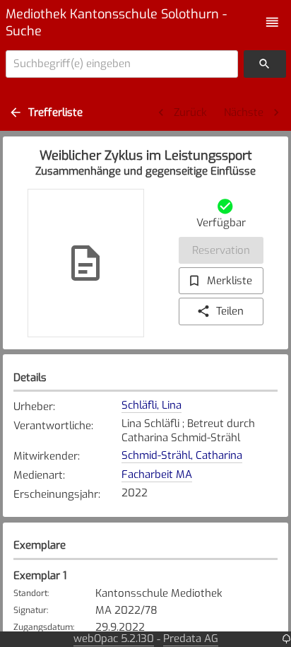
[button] (272, 22)
